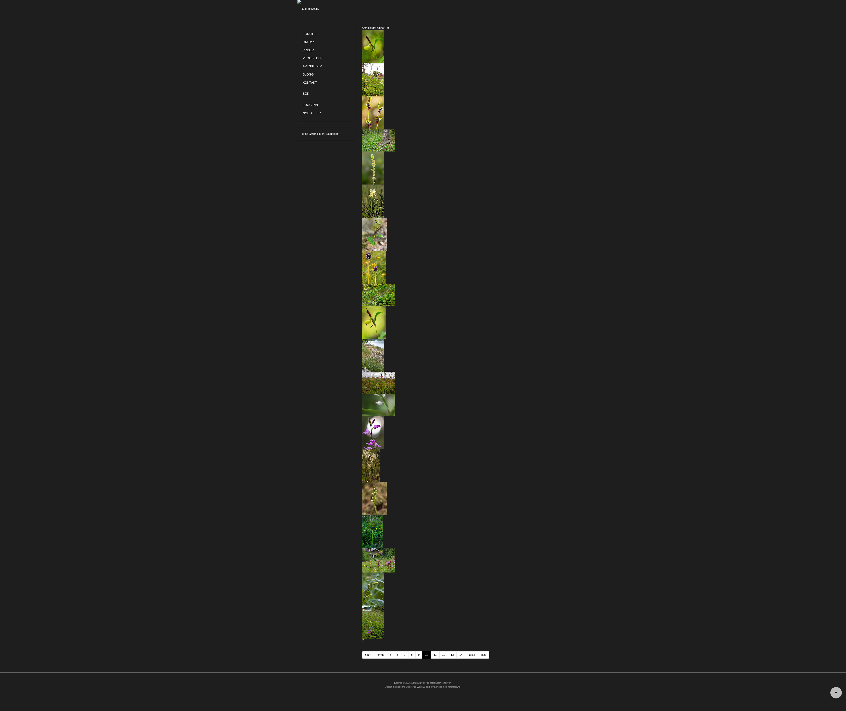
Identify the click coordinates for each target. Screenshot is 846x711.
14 (460, 654)
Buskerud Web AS (415, 686)
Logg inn (310, 105)
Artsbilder (312, 66)
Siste (483, 654)
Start (367, 654)
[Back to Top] (836, 692)
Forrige (380, 654)
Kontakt (310, 82)
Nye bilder (312, 113)
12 (443, 654)
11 (435, 654)
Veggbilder (313, 58)
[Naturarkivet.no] (315, 9)
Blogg (308, 74)
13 (452, 654)
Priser (308, 50)
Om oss (309, 42)
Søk (306, 93)
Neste (471, 654)
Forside (309, 34)
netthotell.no (454, 686)
